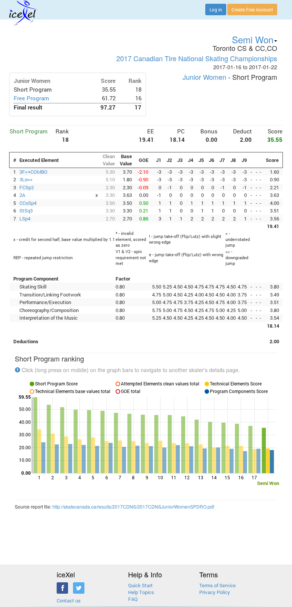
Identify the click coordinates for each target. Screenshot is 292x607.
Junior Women (204, 77)
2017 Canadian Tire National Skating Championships (196, 58)
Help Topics (141, 592)
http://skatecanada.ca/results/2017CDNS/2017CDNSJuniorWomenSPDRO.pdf (133, 506)
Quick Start (140, 585)
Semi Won (252, 39)
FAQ (133, 599)
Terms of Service (217, 585)
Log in (215, 9)
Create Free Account (252, 9)
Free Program (31, 98)
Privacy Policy (214, 592)
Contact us (69, 600)
